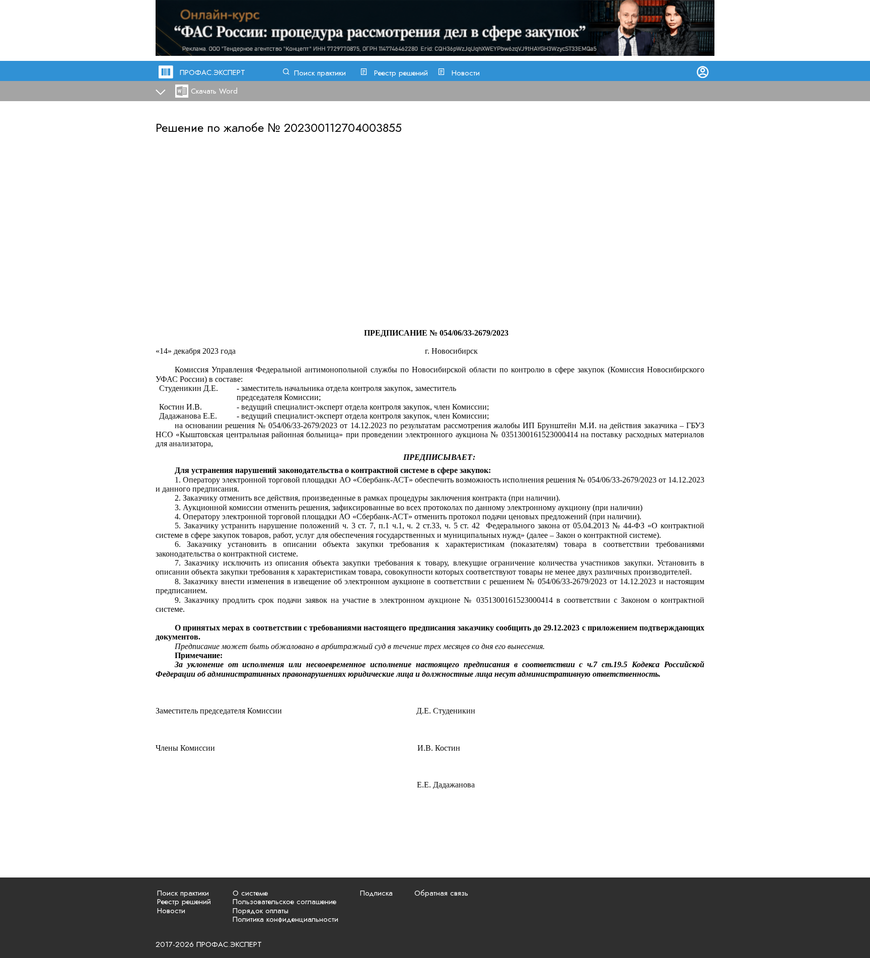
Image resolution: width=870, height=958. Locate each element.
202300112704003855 (343, 127)
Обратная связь (441, 893)
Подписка (376, 893)
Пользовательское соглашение (284, 901)
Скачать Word (214, 91)
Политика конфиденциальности (285, 919)
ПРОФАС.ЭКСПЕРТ (212, 72)
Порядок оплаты (260, 910)
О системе (250, 893)
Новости (466, 72)
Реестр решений (401, 72)
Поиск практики (320, 72)
